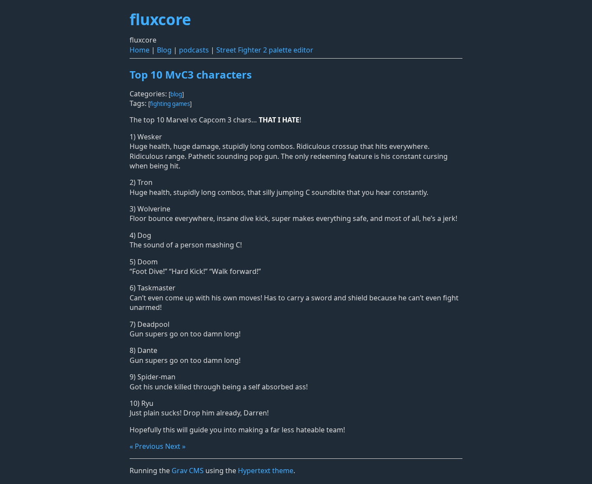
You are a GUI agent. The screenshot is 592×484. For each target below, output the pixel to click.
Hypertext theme (265, 470)
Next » (175, 446)
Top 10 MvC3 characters (191, 74)
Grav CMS (188, 470)
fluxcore (160, 19)
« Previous (146, 446)
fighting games (170, 104)
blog (176, 94)
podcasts (194, 50)
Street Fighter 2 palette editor (264, 50)
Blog (164, 50)
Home (140, 50)
